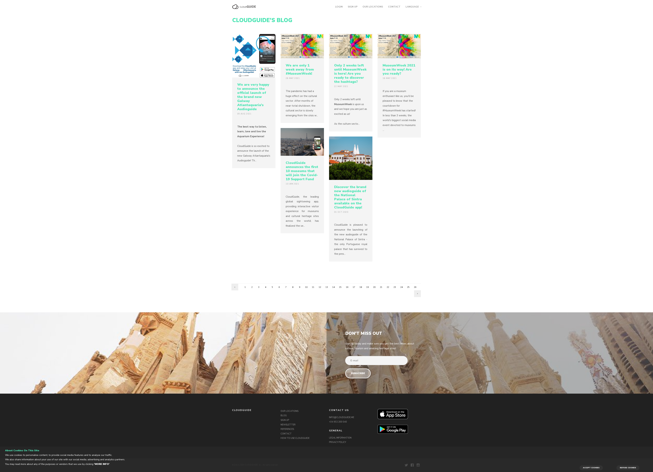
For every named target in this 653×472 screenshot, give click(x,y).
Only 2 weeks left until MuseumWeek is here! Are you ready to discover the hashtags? (350, 73)
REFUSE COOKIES (628, 468)
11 (313, 287)
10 (306, 287)
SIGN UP (352, 6)
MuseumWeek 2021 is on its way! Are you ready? (399, 69)
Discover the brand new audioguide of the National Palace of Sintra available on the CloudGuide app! (350, 197)
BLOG (284, 415)
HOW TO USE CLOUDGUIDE (295, 438)
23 (395, 287)
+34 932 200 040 (338, 421)
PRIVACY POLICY (337, 442)
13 (326, 287)
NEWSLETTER (288, 424)
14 (333, 287)
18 (360, 287)
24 (401, 287)
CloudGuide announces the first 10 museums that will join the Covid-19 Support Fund (302, 171)
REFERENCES (287, 429)
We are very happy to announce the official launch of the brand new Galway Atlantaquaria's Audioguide (253, 96)
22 (388, 287)
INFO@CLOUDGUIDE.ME (341, 417)
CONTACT (394, 6)
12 (320, 287)
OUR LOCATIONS (373, 6)
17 (354, 287)
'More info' (102, 464)
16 (347, 287)
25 (408, 287)
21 (381, 287)
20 (374, 287)
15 (340, 287)
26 (415, 287)
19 (367, 287)
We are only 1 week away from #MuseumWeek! (300, 69)
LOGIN (339, 6)
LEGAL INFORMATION (340, 437)
